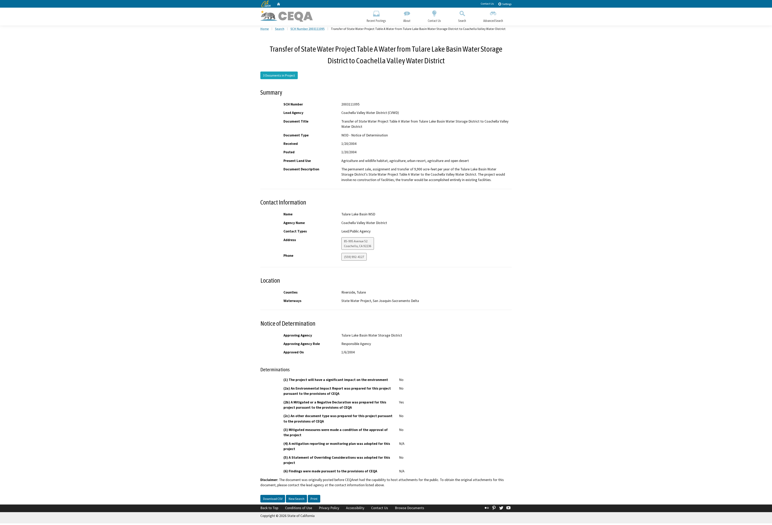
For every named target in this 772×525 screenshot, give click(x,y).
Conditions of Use (298, 508)
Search (462, 21)
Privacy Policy (329, 508)
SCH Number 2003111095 (308, 29)
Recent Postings (376, 21)
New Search (296, 499)
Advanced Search (493, 21)
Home (264, 29)
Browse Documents (409, 508)
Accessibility (355, 508)
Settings (506, 4)
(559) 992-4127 (354, 257)
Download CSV (272, 499)
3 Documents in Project (279, 75)
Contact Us (487, 3)
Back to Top (269, 508)
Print (314, 499)
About (407, 21)
